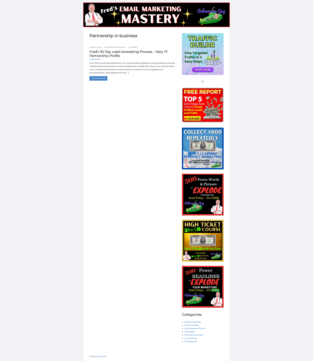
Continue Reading (98, 78)
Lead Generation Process (114, 47)
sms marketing (190, 338)
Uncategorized (190, 341)
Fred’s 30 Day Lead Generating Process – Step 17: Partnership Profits (128, 54)
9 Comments (133, 47)
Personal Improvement (193, 335)
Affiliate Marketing (192, 322)
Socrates (103, 356)
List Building (189, 331)
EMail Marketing (191, 325)
